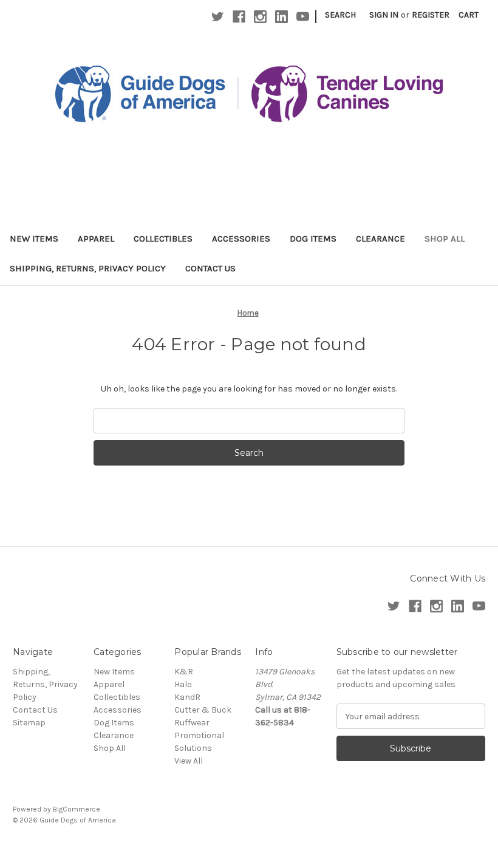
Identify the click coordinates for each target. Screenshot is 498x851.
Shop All (445, 238)
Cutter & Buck (202, 710)
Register (430, 15)
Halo (183, 684)
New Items (34, 238)
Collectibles (163, 238)
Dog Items (313, 238)
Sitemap (29, 722)
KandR (187, 697)
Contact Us (210, 268)
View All (188, 761)
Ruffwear (192, 722)
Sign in (383, 15)
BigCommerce (76, 809)
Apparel (96, 238)
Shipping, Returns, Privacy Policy (88, 268)
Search (340, 15)
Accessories (241, 238)
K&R (183, 671)
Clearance (380, 238)
